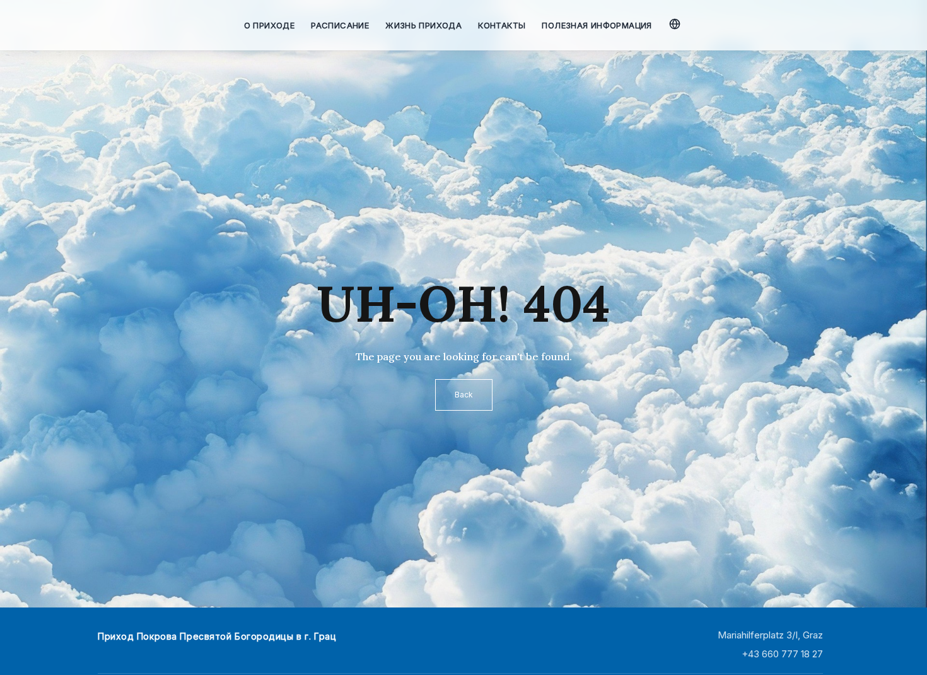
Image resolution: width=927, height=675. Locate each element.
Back (464, 394)
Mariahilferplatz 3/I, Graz (770, 635)
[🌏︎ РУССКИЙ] (676, 22)
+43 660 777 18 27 (782, 654)
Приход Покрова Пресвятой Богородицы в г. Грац (217, 636)
